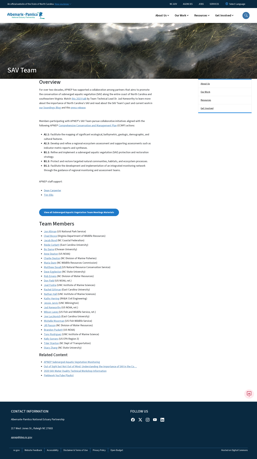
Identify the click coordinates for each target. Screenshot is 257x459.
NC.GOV (173, 4)
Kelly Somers (51, 339)
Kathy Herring (51, 298)
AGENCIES (188, 4)
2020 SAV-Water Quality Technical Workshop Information (75, 371)
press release (78, 108)
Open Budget (117, 450)
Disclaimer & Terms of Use (75, 450)
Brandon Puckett (53, 330)
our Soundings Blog (50, 108)
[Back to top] (249, 394)
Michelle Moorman (54, 321)
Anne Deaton (51, 254)
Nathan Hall (50, 294)
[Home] (26, 12)
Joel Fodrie (50, 285)
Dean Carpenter (52, 190)
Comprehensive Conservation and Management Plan (88, 125)
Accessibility (52, 450)
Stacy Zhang (51, 348)
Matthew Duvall (53, 267)
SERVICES (214, 4)
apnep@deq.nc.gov (21, 437)
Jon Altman (50, 231)
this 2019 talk (79, 99)
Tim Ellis (48, 195)
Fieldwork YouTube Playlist (59, 375)
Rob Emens (50, 276)
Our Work (205, 92)
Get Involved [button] (223, 15)
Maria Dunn (50, 263)
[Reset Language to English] (226, 4)
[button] (246, 15)
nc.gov (16, 450)
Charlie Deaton (52, 258)
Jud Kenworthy (52, 307)
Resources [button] (200, 15)
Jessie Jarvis (51, 303)
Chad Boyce (50, 236)
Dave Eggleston (52, 272)
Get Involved (207, 108)
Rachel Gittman (52, 289)
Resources (206, 100)
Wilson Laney (51, 312)
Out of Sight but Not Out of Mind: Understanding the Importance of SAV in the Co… (90, 366)
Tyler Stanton (51, 343)
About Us (205, 83)
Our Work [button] (180, 15)
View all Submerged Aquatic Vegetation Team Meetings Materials (79, 212)
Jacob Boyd (50, 240)
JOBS (201, 4)
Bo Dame (49, 249)
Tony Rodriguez (52, 334)
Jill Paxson (50, 325)
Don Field (49, 281)
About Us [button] (161, 15)
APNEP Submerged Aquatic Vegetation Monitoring (72, 362)
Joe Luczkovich (52, 316)
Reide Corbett (51, 245)
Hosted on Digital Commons (234, 450)
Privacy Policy (99, 450)
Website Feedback (33, 450)
